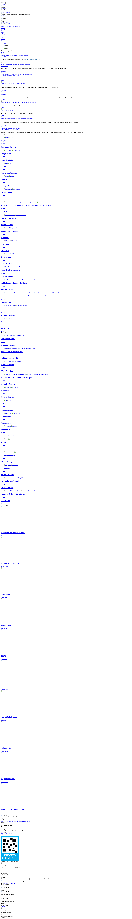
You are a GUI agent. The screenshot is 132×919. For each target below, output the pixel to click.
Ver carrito (3, 899)
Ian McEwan (4, 56)
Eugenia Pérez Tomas (13, 75)
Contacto (29, 821)
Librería (3, 26)
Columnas (3, 107)
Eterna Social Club (16, 821)
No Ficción (3, 90)
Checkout (3, 906)
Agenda (14, 26)
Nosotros (3, 28)
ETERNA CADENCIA (6, 4)
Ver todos (3, 331)
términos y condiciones (9, 883)
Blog (6, 26)
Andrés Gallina (4, 75)
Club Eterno (3, 115)
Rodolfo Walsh (4, 94)
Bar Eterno (18, 26)
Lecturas (3, 52)
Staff (2, 30)
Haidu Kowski (4, 85)
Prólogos (3, 80)
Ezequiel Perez (4, 66)
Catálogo (3, 29)
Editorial (9, 26)
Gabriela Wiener (15, 129)
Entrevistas (3, 61)
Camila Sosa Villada (5, 129)
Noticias (3, 99)
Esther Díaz (3, 120)
